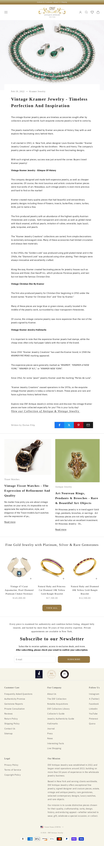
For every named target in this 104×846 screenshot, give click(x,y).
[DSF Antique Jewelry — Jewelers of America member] (39, 674)
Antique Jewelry (63, 487)
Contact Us (9, 728)
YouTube (93, 713)
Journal (51, 728)
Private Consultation (14, 708)
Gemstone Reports (13, 704)
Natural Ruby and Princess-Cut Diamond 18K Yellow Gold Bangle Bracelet (52, 590)
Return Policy (11, 718)
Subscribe (73, 659)
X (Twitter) (94, 699)
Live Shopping (54, 748)
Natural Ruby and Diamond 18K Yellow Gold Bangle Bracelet (85, 590)
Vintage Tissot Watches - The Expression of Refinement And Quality (27, 490)
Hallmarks (52, 723)
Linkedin (93, 708)
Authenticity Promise (14, 699)
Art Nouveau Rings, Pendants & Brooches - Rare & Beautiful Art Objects (76, 498)
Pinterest (93, 718)
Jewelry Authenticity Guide (60, 718)
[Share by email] (88, 425)
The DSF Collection (56, 699)
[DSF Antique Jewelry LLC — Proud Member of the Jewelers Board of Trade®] (64, 674)
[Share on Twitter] (69, 425)
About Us (51, 694)
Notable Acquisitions (57, 704)
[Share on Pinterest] (78, 425)
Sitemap (8, 733)
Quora (92, 723)
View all (52, 608)
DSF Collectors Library (58, 708)
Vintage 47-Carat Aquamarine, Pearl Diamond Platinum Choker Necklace (19, 590)
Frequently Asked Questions (18, 694)
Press (50, 733)
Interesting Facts (55, 743)
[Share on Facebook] (59, 425)
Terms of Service (12, 770)
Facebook (94, 704)
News (50, 738)
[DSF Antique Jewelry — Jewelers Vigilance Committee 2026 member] (51, 674)
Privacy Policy (11, 765)
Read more (9, 522)
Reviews (8, 713)
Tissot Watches (12, 479)
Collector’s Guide (55, 713)
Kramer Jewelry (37, 91)
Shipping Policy (12, 723)
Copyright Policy (12, 775)
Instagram (94, 694)
